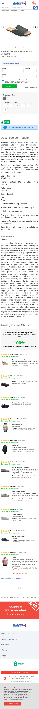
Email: (4, 74)
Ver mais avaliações (19, 573)
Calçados (14, 10)
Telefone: (28, 68)
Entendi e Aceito (12, 703)
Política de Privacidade (15, 699)
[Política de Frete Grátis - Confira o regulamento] (19, 598)
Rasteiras (22, 10)
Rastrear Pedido (12, 634)
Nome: (4, 68)
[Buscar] (35, 8)
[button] (15, 47)
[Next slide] (35, 27)
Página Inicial (5, 10)
